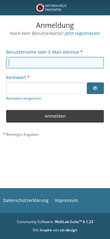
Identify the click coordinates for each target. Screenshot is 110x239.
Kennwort (16, 77)
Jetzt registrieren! (82, 33)
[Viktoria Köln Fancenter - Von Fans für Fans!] (55, 8)
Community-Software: (55, 221)
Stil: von (55, 230)
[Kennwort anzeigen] (95, 88)
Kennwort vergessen (23, 98)
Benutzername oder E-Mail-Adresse (42, 52)
